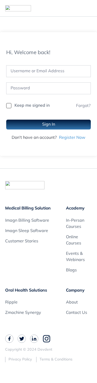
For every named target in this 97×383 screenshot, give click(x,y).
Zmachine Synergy (23, 313)
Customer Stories (21, 241)
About (72, 302)
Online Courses (73, 240)
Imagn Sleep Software (26, 231)
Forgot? (83, 106)
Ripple (11, 302)
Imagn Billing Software (27, 221)
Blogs (71, 270)
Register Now (72, 138)
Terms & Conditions (56, 360)
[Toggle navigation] (90, 8)
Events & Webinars (75, 257)
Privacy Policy (20, 360)
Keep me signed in (32, 106)
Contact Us (76, 313)
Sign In (48, 124)
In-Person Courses (75, 224)
